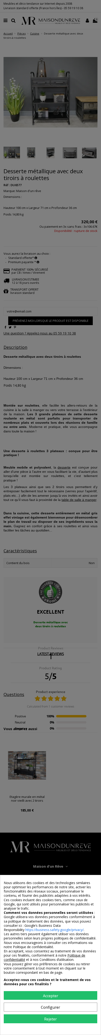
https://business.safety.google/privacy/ (54, 929)
